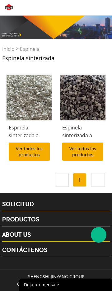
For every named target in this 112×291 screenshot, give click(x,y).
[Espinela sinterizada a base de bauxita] (82, 97)
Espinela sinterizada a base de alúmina (28, 135)
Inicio (8, 49)
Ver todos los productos (29, 152)
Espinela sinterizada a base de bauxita (80, 135)
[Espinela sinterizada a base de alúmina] (29, 97)
